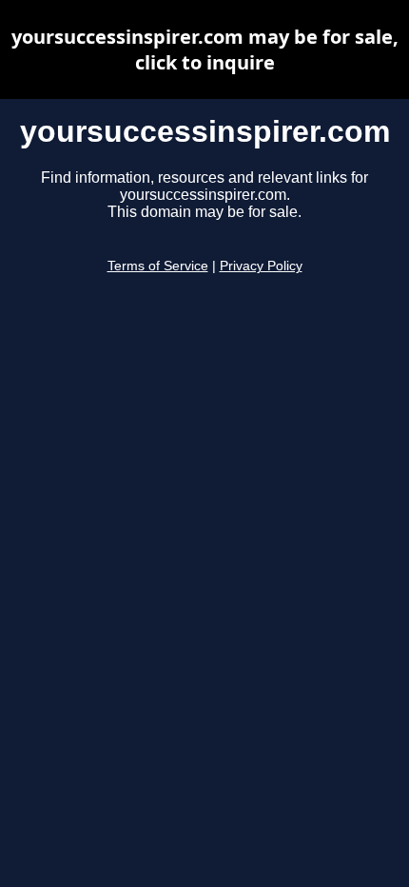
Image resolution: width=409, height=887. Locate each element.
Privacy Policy (261, 266)
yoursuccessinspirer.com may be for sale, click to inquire (205, 49)
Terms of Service (157, 266)
